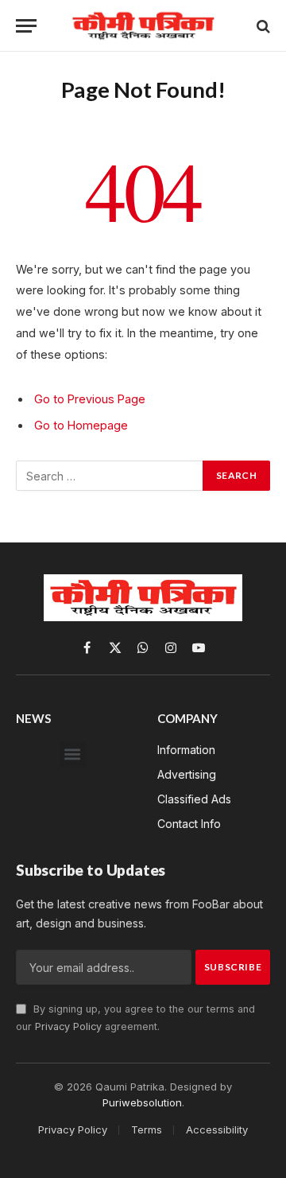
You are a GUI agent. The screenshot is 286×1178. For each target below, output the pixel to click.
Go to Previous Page (89, 399)
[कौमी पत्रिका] (143, 26)
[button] (73, 754)
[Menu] (26, 26)
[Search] (261, 26)
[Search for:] (110, 476)
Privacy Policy (68, 1026)
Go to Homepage (81, 425)
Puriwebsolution (142, 1102)
